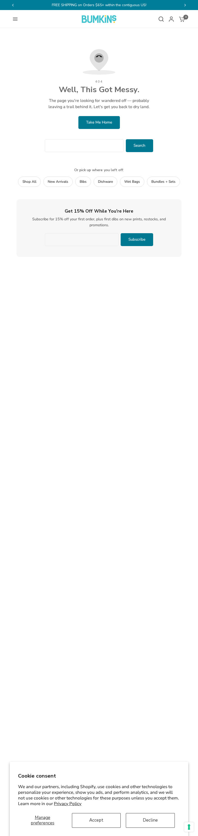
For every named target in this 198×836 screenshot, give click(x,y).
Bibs (83, 181)
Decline (150, 820)
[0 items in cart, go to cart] (180, 19)
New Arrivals (58, 181)
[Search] (161, 19)
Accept (96, 820)
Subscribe (136, 239)
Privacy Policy (67, 804)
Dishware (105, 181)
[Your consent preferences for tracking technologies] (189, 827)
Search (139, 145)
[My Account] (171, 19)
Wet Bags (132, 181)
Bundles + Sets (163, 181)
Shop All (29, 181)
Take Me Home (99, 122)
